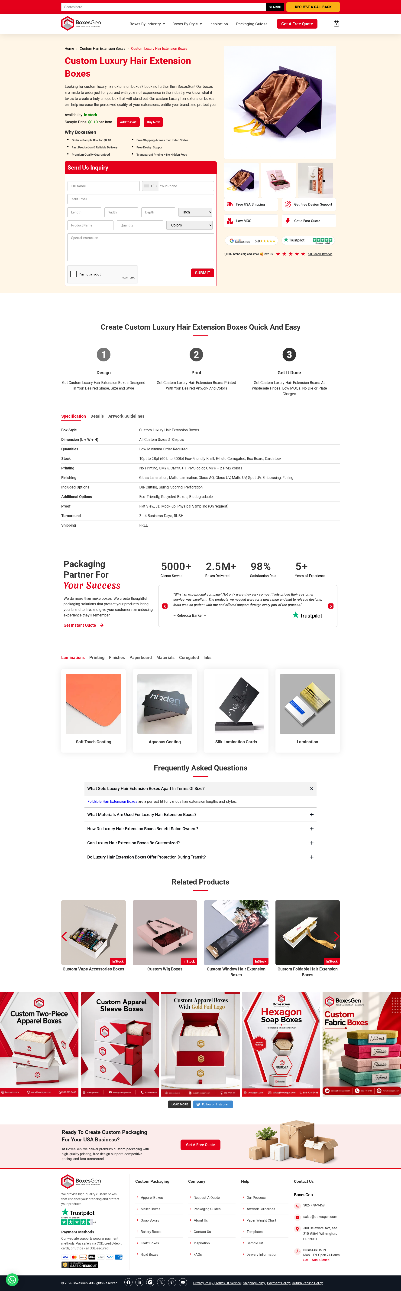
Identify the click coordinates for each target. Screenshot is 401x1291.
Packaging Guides (252, 24)
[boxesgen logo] (81, 1187)
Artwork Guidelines (126, 416)
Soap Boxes (150, 1220)
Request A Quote (207, 1198)
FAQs (198, 1254)
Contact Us (202, 1232)
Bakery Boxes (151, 1232)
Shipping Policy (254, 1283)
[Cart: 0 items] (336, 23)
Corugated (189, 657)
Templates (255, 1232)
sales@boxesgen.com (320, 1217)
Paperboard (140, 657)
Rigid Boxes (149, 1254)
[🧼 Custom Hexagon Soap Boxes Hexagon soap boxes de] (281, 1044)
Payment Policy (279, 1283)
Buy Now (153, 122)
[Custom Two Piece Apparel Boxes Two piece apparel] (39, 1044)
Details (97, 416)
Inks (207, 657)
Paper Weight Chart (261, 1220)
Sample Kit (255, 1243)
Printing (96, 657)
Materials (165, 657)
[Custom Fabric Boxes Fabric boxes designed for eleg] (362, 1044)
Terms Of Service (228, 1283)
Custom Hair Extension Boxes (102, 48)
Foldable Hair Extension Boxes (112, 801)
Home (69, 48)
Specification (73, 416)
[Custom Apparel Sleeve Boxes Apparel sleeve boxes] (120, 1044)
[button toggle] (12, 1280)
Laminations (73, 657)
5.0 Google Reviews (320, 254)
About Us (201, 1220)
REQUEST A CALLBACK (313, 7)
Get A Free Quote (297, 23)
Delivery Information (262, 1254)
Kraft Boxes (150, 1243)
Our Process (256, 1198)
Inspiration (218, 24)
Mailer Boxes (150, 1209)
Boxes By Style (185, 24)
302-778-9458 (314, 1205)
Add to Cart (128, 122)
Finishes (117, 657)
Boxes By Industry (145, 24)
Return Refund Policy (307, 1283)
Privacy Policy (203, 1283)
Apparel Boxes (152, 1198)
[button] (337, 937)
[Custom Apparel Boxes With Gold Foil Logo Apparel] (200, 1044)
